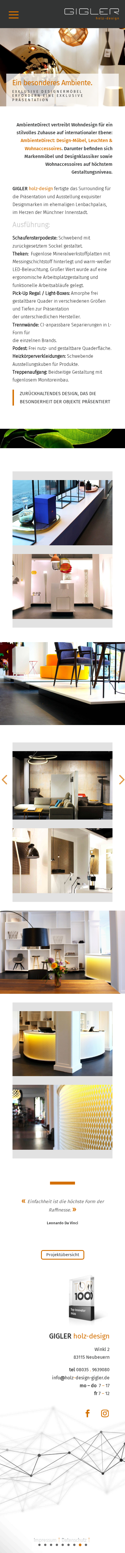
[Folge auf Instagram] (104, 1413)
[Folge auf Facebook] (87, 1413)
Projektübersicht (62, 1254)
